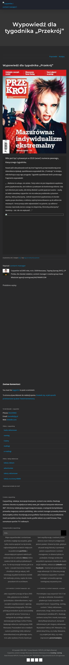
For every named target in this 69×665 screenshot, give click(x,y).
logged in (15, 390)
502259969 (12, 413)
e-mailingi (7, 451)
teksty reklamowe (10, 473)
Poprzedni (53, 56)
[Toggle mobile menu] (65, 3)
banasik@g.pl (13, 416)
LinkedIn (59, 564)
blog (19, 257)
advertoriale (8, 468)
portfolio (22, 551)
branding (53, 653)
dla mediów (29, 257)
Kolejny (62, 56)
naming (7, 435)
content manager (18, 266)
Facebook (39, 568)
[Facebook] (5, 490)
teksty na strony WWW (12, 479)
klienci (25, 558)
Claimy (6, 441)
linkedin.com (12, 419)
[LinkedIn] (3, 490)
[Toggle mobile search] (62, 3)
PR (32, 257)
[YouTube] (8, 490)
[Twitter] (10, 490)
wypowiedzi (36, 257)
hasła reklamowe (10, 430)
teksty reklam (9, 463)
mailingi (7, 446)
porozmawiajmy (56, 638)
